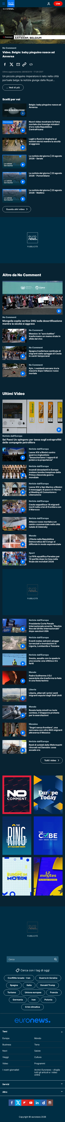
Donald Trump (47, 985)
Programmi (39, 1063)
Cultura (37, 1057)
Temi (4, 1031)
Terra (36, 1044)
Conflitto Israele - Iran (19, 978)
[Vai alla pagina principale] (11, 3)
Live (58, 3)
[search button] (55, 959)
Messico (33, 724)
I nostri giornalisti (10, 1069)
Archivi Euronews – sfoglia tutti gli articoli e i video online (47, 1072)
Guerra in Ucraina (48, 978)
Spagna (14, 985)
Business (6, 1044)
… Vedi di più (13, 87)
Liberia (32, 689)
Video (5, 1063)
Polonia (48, 999)
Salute (37, 1051)
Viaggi (5, 1057)
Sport (32, 553)
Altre (4, 1092)
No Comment (9, 317)
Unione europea (33, 992)
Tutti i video (50, 760)
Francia (54, 992)
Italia (29, 985)
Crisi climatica (32, 1007)
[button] (16, 209)
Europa (5, 1038)
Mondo (32, 535)
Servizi (5, 1084)
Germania (18, 999)
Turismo (11, 992)
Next (4, 1051)
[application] (32, 25)
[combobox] (32, 959)
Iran (34, 999)
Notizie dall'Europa (12, 436)
